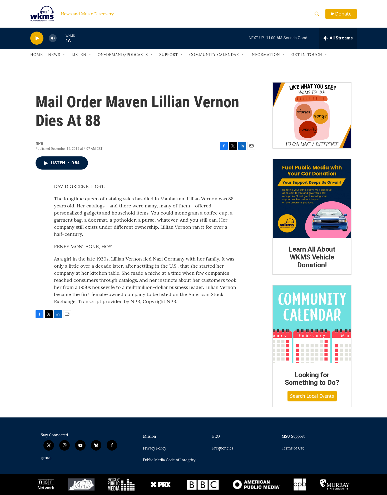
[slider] (61, 38)
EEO (216, 437)
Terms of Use (293, 448)
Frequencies (222, 448)
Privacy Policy (154, 448)
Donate (343, 14)
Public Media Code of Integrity (169, 460)
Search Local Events (312, 396)
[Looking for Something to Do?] (312, 324)
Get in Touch (306, 54)
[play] (37, 38)
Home (36, 54)
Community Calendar (214, 54)
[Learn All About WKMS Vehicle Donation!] (312, 198)
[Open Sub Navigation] (64, 55)
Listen (79, 54)
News (54, 54)
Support (168, 54)
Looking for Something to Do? (312, 379)
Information (265, 54)
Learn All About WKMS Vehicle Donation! (312, 257)
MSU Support (293, 437)
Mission (149, 437)
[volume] (52, 38)
